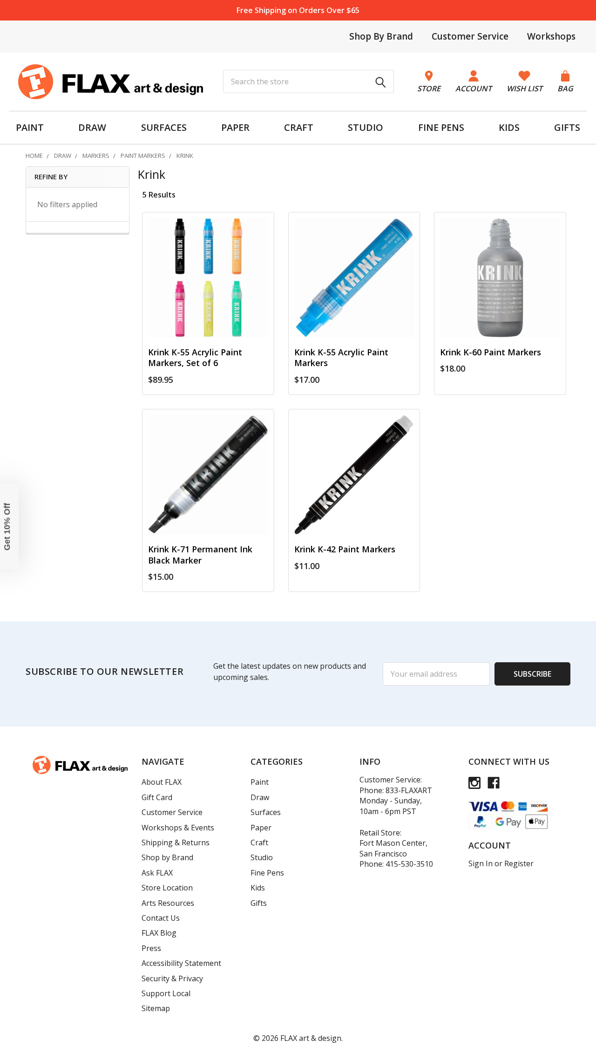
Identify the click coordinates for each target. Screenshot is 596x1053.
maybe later (228, 603)
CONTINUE (228, 583)
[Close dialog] (426, 434)
